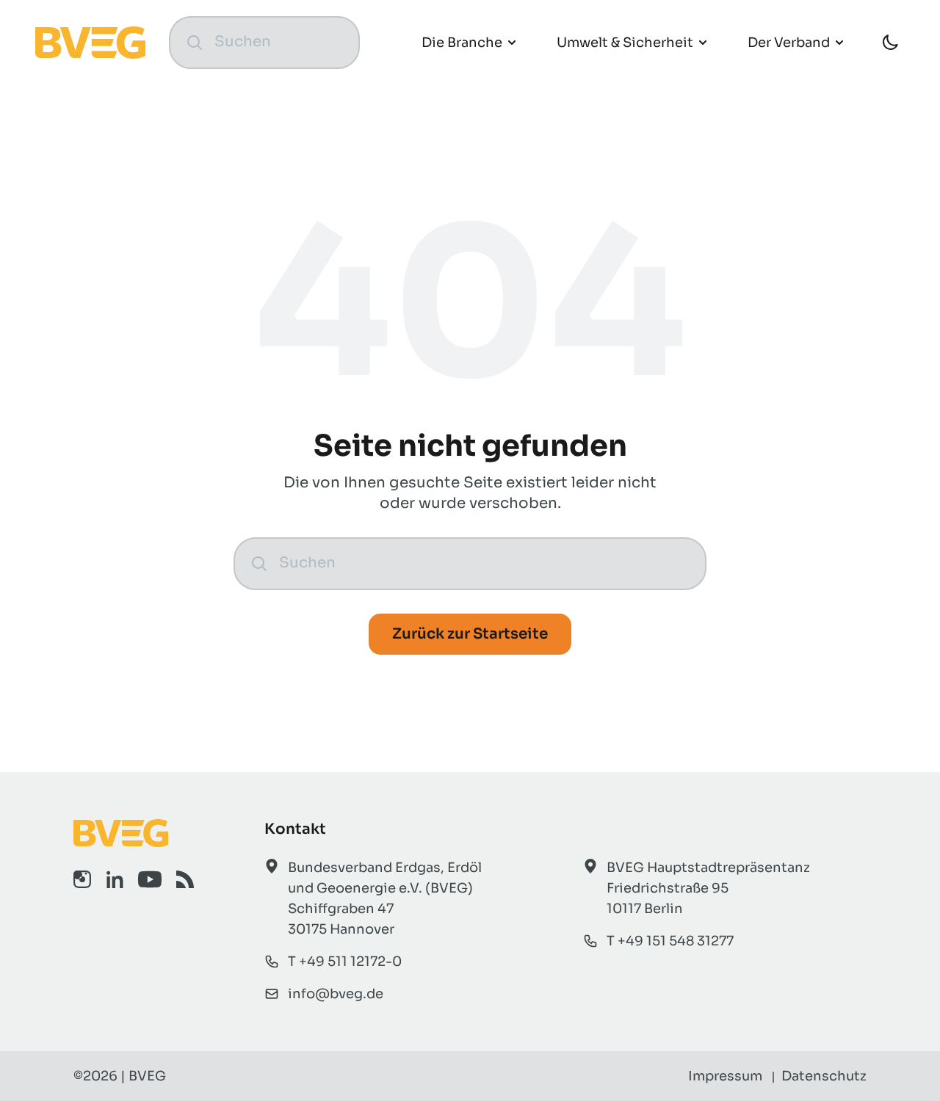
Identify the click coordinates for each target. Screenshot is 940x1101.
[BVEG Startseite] (133, 833)
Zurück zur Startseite (470, 634)
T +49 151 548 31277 (670, 941)
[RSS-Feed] (185, 879)
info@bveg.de (335, 994)
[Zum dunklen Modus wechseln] (890, 42)
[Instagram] (82, 879)
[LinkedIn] (114, 879)
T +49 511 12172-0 (345, 961)
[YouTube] (150, 879)
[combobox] (278, 42)
